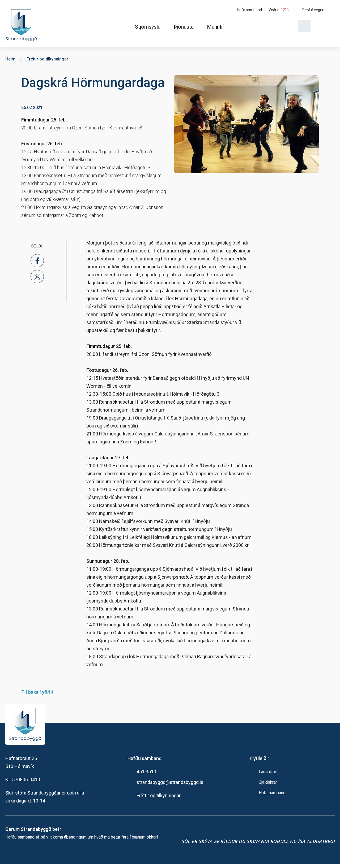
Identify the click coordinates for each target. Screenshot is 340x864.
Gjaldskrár (268, 782)
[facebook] (37, 260)
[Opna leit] (304, 26)
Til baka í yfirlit (37, 692)
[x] (37, 276)
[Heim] (22, 23)
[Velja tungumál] (324, 26)
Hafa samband (272, 792)
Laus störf (268, 771)
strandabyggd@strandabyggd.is (170, 782)
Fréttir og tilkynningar (159, 795)
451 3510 (146, 771)
